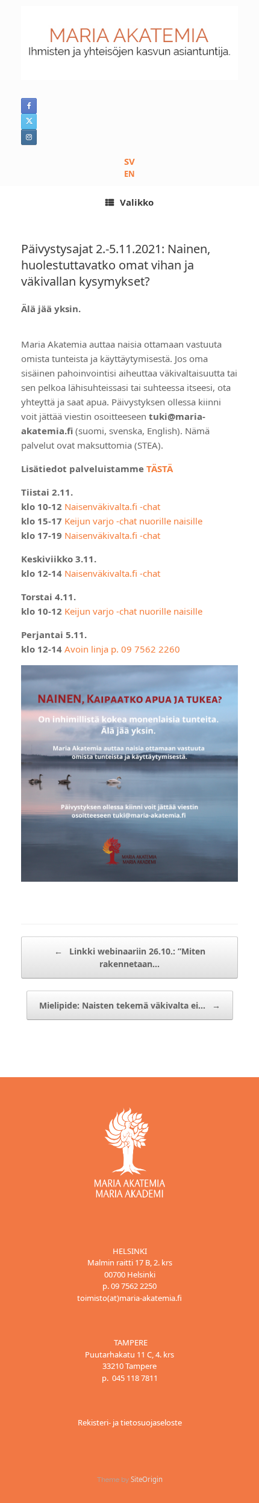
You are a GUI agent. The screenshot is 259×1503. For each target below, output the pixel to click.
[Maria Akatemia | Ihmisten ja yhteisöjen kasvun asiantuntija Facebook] (29, 106)
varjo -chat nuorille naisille (146, 611)
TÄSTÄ (159, 469)
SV (129, 161)
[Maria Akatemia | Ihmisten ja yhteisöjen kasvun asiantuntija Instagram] (29, 137)
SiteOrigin (147, 1479)
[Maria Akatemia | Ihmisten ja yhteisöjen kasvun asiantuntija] (129, 43)
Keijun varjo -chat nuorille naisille (133, 521)
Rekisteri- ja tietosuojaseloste (130, 1422)
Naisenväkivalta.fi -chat (112, 506)
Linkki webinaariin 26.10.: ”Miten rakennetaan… (129, 957)
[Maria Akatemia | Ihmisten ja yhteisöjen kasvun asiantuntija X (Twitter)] (29, 121)
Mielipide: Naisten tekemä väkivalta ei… (129, 1005)
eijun (80, 611)
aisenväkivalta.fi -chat (115, 535)
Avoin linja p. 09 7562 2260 (122, 649)
